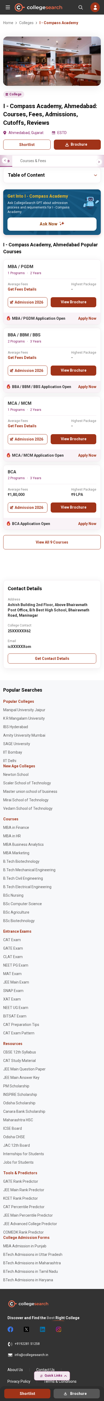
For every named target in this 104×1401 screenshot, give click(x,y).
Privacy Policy (18, 1381)
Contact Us (45, 1370)
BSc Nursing (13, 895)
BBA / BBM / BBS (24, 334)
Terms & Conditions (60, 1381)
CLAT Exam (13, 957)
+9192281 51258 (27, 1344)
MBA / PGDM (20, 266)
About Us (15, 1370)
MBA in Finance (16, 827)
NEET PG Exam (15, 965)
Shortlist (27, 145)
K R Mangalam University (24, 718)
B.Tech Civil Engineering (23, 878)
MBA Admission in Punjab (24, 1246)
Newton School (16, 774)
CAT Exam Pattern (18, 1033)
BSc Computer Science (22, 904)
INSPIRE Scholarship (20, 1094)
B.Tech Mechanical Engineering (29, 870)
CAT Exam (12, 940)
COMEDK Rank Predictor (23, 1232)
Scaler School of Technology (27, 783)
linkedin (42, 1329)
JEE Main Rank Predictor (23, 1190)
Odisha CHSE (14, 1137)
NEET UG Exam (15, 1008)
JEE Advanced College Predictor (30, 1224)
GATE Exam (13, 948)
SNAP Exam (13, 991)
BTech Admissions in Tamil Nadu (30, 1271)
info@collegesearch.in (31, 1355)
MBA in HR (12, 836)
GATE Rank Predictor (20, 1181)
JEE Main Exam (16, 982)
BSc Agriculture (16, 912)
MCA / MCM (19, 403)
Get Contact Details (52, 658)
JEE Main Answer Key (21, 1077)
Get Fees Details (22, 289)
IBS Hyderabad (15, 727)
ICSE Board (12, 1128)
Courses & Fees (33, 161)
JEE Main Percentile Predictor (28, 1215)
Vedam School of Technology (28, 808)
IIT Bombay (12, 752)
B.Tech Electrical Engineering (27, 887)
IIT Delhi (9, 761)
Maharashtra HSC (18, 1120)
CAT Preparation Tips (21, 1024)
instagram (58, 1329)
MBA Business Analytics (23, 844)
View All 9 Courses (52, 542)
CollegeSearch (38, 7)
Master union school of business (30, 791)
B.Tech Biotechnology (21, 861)
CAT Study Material (19, 1060)
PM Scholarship (16, 1086)
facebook (10, 1329)
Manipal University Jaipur (24, 710)
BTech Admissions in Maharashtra (32, 1263)
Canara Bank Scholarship (24, 1111)
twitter (26, 1329)
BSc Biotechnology (19, 921)
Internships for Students (23, 1154)
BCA (12, 471)
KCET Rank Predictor (20, 1198)
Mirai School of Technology (26, 800)
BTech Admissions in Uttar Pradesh (32, 1254)
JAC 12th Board (16, 1145)
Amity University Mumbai (24, 735)
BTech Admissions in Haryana (28, 1280)
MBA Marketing (16, 853)
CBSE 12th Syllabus (19, 1052)
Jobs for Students (18, 1162)
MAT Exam (12, 974)
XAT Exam (12, 999)
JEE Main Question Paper (24, 1069)
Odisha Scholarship (19, 1103)
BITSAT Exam (14, 1016)
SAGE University (16, 744)
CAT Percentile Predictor (24, 1207)
